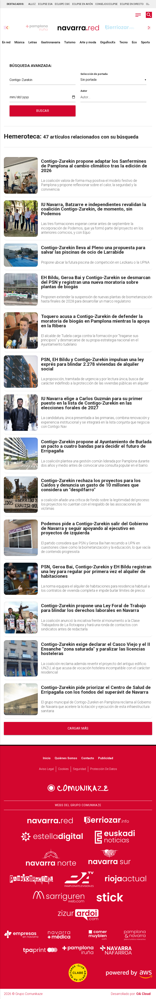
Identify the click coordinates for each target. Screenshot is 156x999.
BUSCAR (42, 111)
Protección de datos (103, 769)
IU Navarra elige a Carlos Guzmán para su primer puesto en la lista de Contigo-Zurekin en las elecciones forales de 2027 (92, 403)
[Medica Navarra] (59, 934)
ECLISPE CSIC (62, 4)
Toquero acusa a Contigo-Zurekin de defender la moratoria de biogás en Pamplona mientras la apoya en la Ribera (95, 321)
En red (6, 42)
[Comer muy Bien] (97, 934)
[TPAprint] (40, 950)
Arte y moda (88, 42)
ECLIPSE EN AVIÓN (82, 4)
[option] (78, 28)
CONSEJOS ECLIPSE (106, 4)
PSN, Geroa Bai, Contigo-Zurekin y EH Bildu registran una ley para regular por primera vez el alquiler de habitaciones (96, 572)
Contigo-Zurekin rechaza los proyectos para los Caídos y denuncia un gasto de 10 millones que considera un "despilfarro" (91, 485)
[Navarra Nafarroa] (116, 950)
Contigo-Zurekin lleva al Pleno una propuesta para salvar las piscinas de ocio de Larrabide (93, 250)
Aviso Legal (46, 769)
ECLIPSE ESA (45, 4)
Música (19, 42)
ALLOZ (32, 4)
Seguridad (79, 769)
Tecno (123, 42)
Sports (145, 42)
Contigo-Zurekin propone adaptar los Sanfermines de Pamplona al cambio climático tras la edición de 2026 (94, 166)
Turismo (70, 42)
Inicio (47, 758)
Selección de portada (93, 73)
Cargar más (78, 728)
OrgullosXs (107, 42)
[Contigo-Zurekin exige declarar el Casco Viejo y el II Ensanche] (21, 658)
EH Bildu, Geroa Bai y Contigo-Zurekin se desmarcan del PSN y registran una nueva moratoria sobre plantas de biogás (95, 282)
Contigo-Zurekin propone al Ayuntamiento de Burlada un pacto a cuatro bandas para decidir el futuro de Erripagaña (96, 446)
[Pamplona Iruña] (78, 950)
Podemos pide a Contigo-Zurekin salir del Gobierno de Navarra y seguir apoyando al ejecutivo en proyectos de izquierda (94, 528)
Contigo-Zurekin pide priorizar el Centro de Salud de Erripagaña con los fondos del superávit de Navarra (96, 689)
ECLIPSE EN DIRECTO (132, 4)
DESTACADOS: (15, 4)
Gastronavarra (50, 42)
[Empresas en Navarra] (21, 934)
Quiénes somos (66, 758)
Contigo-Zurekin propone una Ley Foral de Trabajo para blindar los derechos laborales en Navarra (93, 608)
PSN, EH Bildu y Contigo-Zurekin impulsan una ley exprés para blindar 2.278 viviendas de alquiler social (92, 364)
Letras (32, 42)
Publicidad (105, 758)
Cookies (63, 769)
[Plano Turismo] (134, 934)
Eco (134, 42)
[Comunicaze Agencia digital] (78, 788)
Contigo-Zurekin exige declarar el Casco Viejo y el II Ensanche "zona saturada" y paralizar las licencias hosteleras (95, 649)
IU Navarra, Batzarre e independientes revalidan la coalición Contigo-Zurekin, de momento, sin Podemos (93, 209)
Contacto (87, 758)
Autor (83, 90)
